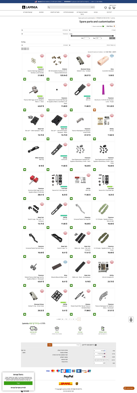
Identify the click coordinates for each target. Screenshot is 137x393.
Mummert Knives (85, 69)
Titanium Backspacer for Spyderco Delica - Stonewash (104, 307)
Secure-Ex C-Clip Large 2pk (59, 190)
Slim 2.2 (88, 100)
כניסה (114, 5)
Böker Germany (39, 158)
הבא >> (59, 319)
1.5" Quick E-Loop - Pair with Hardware (36, 220)
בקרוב (96, 12)
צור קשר (23, 350)
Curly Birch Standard (108, 71)
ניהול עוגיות (65, 362)
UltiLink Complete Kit (108, 277)
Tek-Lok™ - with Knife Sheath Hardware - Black (59, 131)
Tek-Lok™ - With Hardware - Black (34, 131)
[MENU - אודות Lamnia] (109, 8)
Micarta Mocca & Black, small (59, 277)
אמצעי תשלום (64, 357)
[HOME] (30, 7)
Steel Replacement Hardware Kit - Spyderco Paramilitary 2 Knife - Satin (80, 160)
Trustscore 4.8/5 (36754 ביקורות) (80, 2)
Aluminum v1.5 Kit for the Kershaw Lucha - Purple (104, 101)
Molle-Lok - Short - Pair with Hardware (82, 249)
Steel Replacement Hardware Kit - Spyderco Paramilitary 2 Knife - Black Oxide (103, 161)
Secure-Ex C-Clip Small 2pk (106, 190)
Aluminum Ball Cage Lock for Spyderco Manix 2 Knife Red (36, 191)
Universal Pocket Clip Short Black (35, 248)
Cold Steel (111, 188)
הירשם (111, 5)
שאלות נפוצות (64, 352)
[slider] (71, 36)
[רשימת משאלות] (105, 8)
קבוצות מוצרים (27, 12)
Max (94, 38)
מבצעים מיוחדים (68, 12)
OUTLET (109, 12)
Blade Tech (64, 129)
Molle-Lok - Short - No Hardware (81, 277)
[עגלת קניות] (114, 8)
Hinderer (64, 69)
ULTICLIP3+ (64, 159)
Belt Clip (41, 159)
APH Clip (88, 190)
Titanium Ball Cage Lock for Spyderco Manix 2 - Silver (34, 101)
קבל (18, 383)
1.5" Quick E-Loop (62, 248)
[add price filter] (112, 38)
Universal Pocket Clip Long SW (82, 219)
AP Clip (112, 131)
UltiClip (88, 98)
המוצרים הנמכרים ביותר (82, 13)
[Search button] (49, 7)
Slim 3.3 (65, 219)
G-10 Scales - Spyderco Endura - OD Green (104, 249)
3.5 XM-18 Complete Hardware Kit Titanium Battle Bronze (58, 72)
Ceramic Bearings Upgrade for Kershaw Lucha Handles (36, 72)
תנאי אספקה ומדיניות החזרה (60, 355)
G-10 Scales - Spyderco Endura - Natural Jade (105, 220)
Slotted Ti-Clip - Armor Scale (36, 306)
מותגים (41, 12)
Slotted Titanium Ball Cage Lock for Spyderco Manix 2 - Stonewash (34, 278)
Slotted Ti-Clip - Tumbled (83, 71)
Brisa (112, 69)
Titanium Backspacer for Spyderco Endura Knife (81, 131)
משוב (23, 352)
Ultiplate (64, 306)
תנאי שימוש (64, 359)
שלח (50, 345)
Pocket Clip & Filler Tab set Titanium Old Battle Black (80, 307)
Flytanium (41, 69)
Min (82, 38)
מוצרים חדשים (55, 12)
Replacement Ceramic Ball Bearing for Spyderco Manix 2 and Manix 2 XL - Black (57, 101)
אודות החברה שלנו (63, 350)
